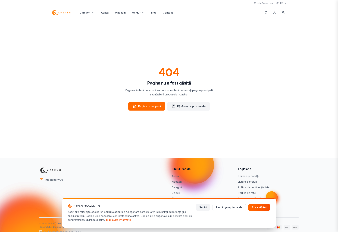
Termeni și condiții (248, 176)
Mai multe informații (118, 219)
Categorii (85, 12)
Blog (154, 12)
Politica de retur (247, 192)
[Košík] (283, 12)
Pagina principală (147, 106)
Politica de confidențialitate (254, 187)
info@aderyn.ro (266, 3)
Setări (203, 207)
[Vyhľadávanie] (266, 12)
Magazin (120, 12)
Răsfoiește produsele (188, 106)
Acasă (105, 12)
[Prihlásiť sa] (274, 12)
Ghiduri (136, 12)
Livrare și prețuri (247, 181)
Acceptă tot (259, 207)
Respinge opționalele (229, 207)
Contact (168, 12)
